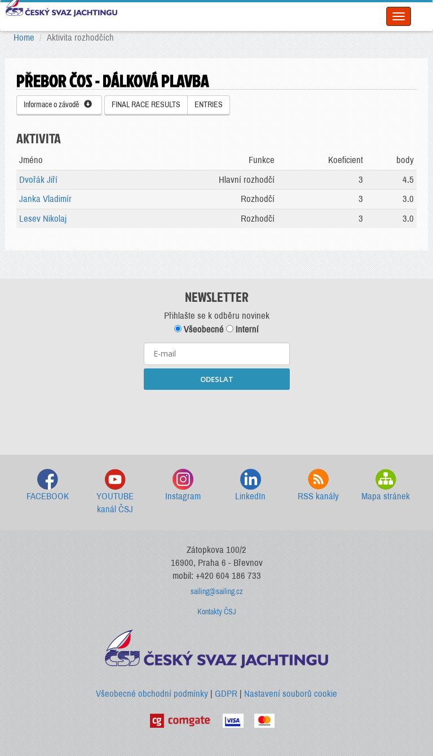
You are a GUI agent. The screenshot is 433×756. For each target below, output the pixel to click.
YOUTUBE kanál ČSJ (115, 503)
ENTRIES (209, 104)
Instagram (183, 496)
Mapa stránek (385, 496)
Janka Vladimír (45, 199)
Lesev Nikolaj (43, 218)
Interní (246, 329)
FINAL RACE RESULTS (146, 104)
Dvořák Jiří (38, 179)
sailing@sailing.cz (217, 591)
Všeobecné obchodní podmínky (152, 693)
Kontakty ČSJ (216, 612)
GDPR (226, 693)
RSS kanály (318, 496)
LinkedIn (250, 496)
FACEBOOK (47, 496)
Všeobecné (203, 329)
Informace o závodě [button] (54, 104)
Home (24, 37)
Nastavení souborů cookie (290, 693)
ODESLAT (216, 379)
